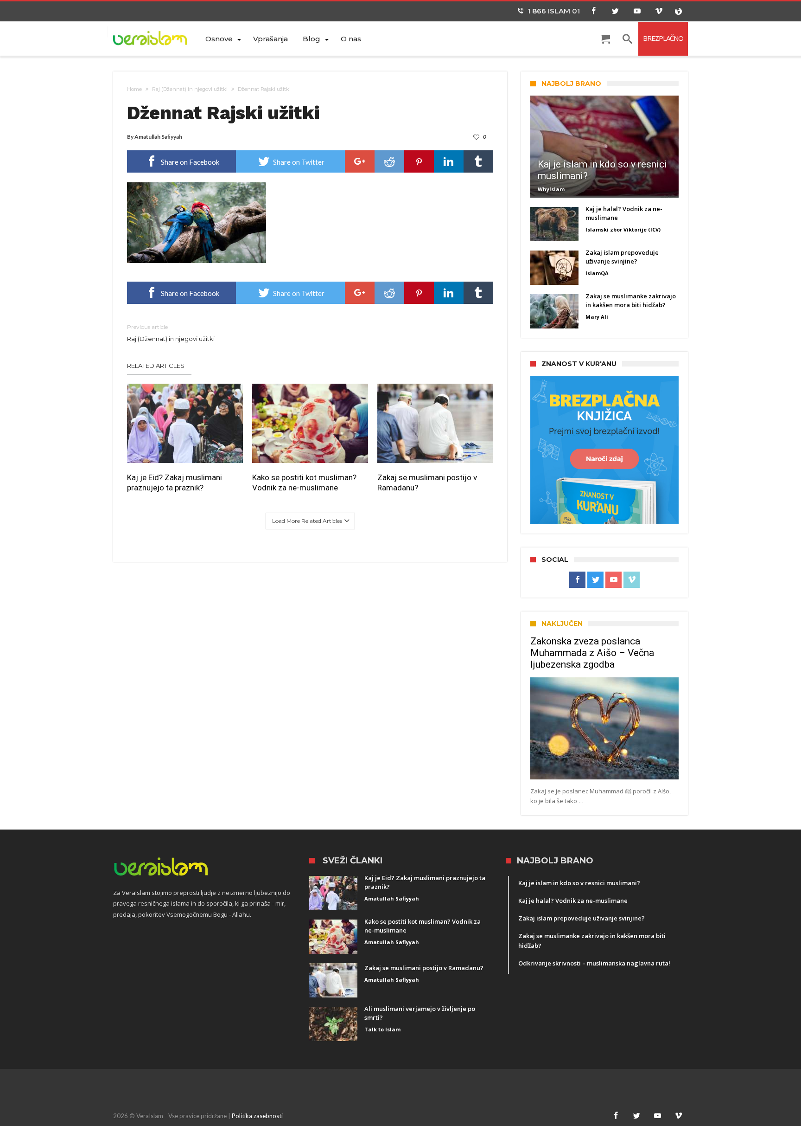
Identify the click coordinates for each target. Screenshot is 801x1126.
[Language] (678, 11)
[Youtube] (637, 11)
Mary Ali (596, 316)
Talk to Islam (382, 1029)
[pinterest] (419, 161)
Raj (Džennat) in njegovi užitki (190, 89)
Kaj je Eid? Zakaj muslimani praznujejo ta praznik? (174, 482)
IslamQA (597, 273)
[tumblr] (478, 161)
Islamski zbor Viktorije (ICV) (623, 229)
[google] (360, 161)
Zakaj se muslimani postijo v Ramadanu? (427, 482)
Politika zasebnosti (257, 1116)
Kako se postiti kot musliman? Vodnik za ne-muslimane (304, 482)
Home (134, 89)
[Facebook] (593, 11)
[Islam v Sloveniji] (155, 38)
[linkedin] (449, 161)
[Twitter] (615, 11)
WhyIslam (551, 189)
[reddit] (389, 161)
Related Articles (155, 365)
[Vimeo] (658, 11)
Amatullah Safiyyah (158, 136)
